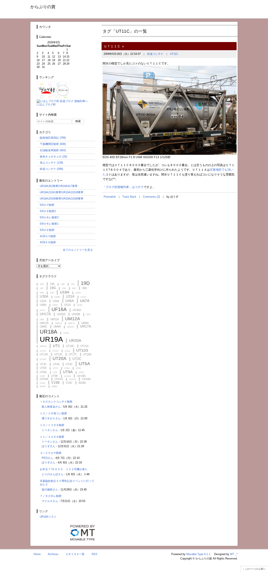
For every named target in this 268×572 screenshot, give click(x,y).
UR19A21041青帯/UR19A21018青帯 (61, 192)
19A (52, 283)
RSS (94, 554)
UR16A (70, 327)
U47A (84, 301)
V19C (69, 382)
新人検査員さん (51, 406)
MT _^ (234, 554)
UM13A (44, 323)
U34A (56, 301)
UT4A (56, 364)
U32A (43, 301)
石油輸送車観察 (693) (53, 150)
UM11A (54, 319)
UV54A (86, 379)
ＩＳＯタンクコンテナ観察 (56, 401)
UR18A (48, 332)
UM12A (72, 318)
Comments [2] (151, 196)
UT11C (174, 53)
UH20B (76, 314)
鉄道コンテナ (155, 53)
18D (42, 284)
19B (63, 284)
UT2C (76, 359)
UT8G (43, 372)
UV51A (58, 379)
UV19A (81, 375)
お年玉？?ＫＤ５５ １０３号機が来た (64, 469)
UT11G (82, 350)
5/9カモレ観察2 (49, 217)
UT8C (78, 368)
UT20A (59, 358)
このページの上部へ (255, 569)
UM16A (58, 323)
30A (84, 288)
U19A (64, 292)
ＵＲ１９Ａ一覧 (75, 554)
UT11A (84, 346)
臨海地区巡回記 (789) (53, 137)
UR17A (85, 326)
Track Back (129, 196)
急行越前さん (50, 489)
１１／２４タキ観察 (52, 436)
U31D (83, 297)
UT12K (44, 354)
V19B (55, 382)
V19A (42, 383)
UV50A (44, 379)
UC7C (42, 310)
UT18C (43, 359)
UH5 (88, 314)
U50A (55, 305)
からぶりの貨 (42, 6)
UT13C (58, 354)
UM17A (71, 323)
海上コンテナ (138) (51, 162)
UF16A (59, 309)
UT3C (43, 364)
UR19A (51, 339)
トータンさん (50, 430)
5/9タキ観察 (47, 230)
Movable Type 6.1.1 (198, 554)
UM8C (43, 326)
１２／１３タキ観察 (52, 425)
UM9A (57, 326)
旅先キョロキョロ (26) (53, 156)
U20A (78, 293)
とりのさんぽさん (52, 474)
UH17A (45, 314)
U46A (69, 301)
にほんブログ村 (46, 104)
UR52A (43, 346)
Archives (53, 554)
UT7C (55, 368)
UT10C (70, 346)
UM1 (42, 319)
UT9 (55, 372)
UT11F (55, 351)
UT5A (84, 363)
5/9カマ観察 (47, 204)
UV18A (67, 376)
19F (42, 288)
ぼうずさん (48, 446)
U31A (70, 296)
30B (42, 293)
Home (37, 554)
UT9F (42, 376)
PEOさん (47, 457)
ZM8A (54, 386)
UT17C (73, 354)
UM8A (85, 323)
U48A (43, 304)
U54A (79, 305)
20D (74, 288)
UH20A (61, 314)
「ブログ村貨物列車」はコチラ (123, 187)
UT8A (67, 368)
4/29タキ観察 (48, 242)
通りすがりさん (51, 418)
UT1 (56, 346)
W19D (43, 386)
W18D (82, 382)
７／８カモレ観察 (51, 496)
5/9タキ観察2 (48, 211)
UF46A (77, 310)
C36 (52, 293)
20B (64, 288)
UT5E (43, 368)
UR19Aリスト (48, 516)
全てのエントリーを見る (78, 249)
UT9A (68, 372)
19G (53, 288)
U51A (67, 304)
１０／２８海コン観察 (53, 413)
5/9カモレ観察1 (49, 223)
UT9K (54, 375)
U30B (57, 297)
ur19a (66, 333)
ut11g (67, 351)
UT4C (69, 364)
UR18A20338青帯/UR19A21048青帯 (61, 198)
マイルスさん (50, 501)
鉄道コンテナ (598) (51, 168)
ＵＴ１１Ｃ (112, 46)
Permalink (110, 196)
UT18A (87, 354)
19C (73, 284)
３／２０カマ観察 (51, 452)
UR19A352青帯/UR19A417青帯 (58, 186)
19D (85, 283)
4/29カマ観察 (48, 236)
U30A (44, 296)
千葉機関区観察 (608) (53, 144)
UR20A (75, 340)
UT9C (81, 372)
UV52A (72, 379)
